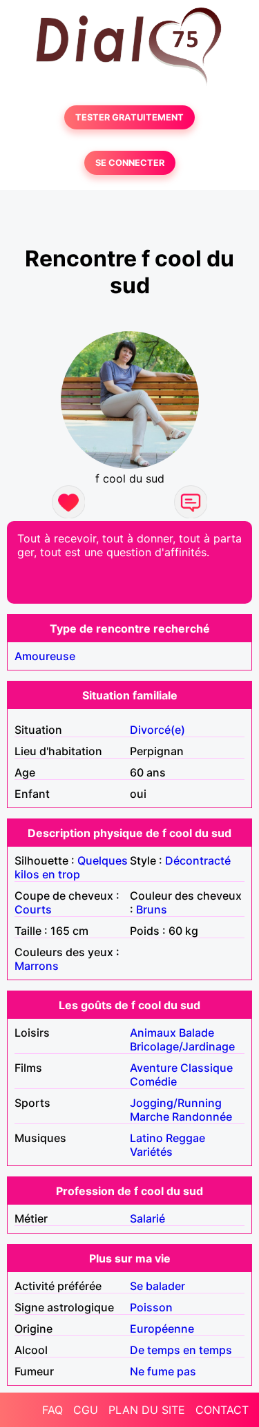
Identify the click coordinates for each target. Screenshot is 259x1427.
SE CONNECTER (129, 163)
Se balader (157, 1286)
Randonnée (202, 1116)
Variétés (151, 1152)
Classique (206, 1068)
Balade (196, 1032)
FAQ (52, 1410)
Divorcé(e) (157, 730)
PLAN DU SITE (146, 1410)
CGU (85, 1410)
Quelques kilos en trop (71, 867)
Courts (33, 909)
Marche (149, 1116)
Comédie (153, 1081)
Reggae (185, 1138)
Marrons (37, 966)
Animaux (153, 1032)
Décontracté (198, 860)
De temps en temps (181, 1350)
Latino (146, 1138)
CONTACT (222, 1410)
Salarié (147, 1218)
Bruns (151, 909)
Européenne (162, 1328)
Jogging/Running (176, 1103)
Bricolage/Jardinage (182, 1046)
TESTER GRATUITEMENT (129, 117)
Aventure (154, 1068)
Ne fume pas (163, 1371)
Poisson (151, 1307)
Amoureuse (45, 656)
